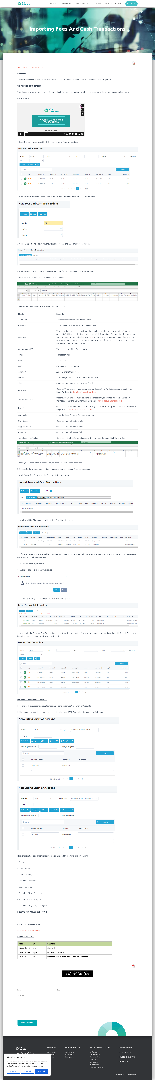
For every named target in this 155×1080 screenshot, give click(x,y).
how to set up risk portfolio (84, 392)
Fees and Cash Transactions (28, 930)
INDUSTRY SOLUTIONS (100, 1048)
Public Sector (94, 1064)
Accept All (41, 1071)
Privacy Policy (132, 1074)
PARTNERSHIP (125, 1048)
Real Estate (94, 1052)
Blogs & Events (127, 1057)
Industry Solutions (82, 3)
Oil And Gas (94, 1059)
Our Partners (51, 1054)
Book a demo (131, 3)
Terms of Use (120, 1074)
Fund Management (96, 1067)
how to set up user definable (110, 401)
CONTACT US (125, 1052)
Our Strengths (51, 1052)
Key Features (69, 1052)
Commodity (94, 1062)
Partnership (97, 3)
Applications (69, 1054)
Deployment (69, 1057)
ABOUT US (51, 1048)
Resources (119, 3)
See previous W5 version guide (30, 67)
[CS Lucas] (24, 4)
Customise (13, 1071)
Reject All (27, 1071)
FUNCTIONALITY (72, 1048)
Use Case (123, 1062)
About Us (53, 3)
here (91, 337)
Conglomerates (95, 1054)
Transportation (95, 1057)
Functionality (66, 3)
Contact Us (108, 3)
